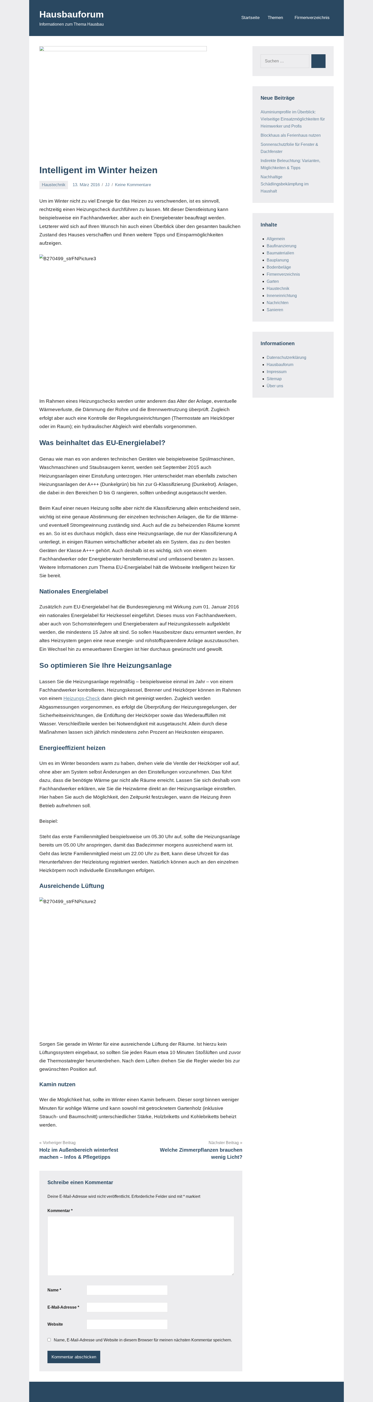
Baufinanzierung (281, 246)
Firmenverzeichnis (312, 17)
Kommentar (60, 1210)
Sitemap (274, 379)
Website (55, 1324)
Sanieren (275, 310)
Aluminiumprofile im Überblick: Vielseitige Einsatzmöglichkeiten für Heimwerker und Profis (293, 119)
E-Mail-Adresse (63, 1307)
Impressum (276, 372)
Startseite (250, 17)
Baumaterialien (280, 253)
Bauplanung (278, 260)
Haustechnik (53, 184)
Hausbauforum (71, 14)
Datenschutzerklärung (286, 357)
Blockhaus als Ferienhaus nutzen (291, 135)
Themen (275, 17)
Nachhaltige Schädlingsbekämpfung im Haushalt (285, 184)
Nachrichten (278, 303)
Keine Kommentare (133, 184)
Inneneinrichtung (282, 295)
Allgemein (276, 239)
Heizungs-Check (81, 698)
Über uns (275, 386)
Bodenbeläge (279, 267)
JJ (107, 184)
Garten (273, 281)
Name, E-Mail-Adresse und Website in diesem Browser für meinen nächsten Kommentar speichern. (143, 1340)
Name (54, 1290)
